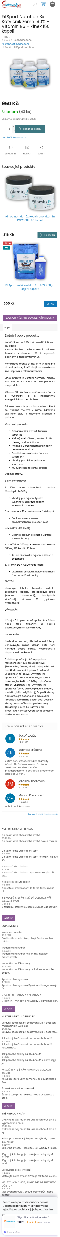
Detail (50, 303)
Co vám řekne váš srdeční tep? (20, 850)
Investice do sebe (12, 932)
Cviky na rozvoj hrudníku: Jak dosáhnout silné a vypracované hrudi (29, 1121)
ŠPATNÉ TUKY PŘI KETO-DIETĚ (18, 1088)
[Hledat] (35, 4)
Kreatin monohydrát (13, 947)
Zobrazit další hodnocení (42, 814)
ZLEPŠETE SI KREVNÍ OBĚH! (16, 882)
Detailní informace (13, 137)
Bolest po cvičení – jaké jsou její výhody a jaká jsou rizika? (28, 1140)
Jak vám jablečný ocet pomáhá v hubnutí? (27, 1038)
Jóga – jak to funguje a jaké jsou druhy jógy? (27, 1154)
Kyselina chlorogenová (15, 979)
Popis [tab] (7, 327)
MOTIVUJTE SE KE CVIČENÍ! (16, 1170)
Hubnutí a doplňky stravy (16, 963)
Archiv (8, 918)
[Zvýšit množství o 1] (13, 127)
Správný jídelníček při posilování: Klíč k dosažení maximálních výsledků (29, 1024)
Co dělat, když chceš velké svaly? (21, 835)
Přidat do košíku (32, 129)
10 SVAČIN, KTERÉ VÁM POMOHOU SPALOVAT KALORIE (26, 1071)
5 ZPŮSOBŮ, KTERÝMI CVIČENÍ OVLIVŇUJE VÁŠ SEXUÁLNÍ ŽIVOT (27, 899)
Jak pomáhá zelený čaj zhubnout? (22, 1054)
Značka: (19, 47)
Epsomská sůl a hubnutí (15, 866)
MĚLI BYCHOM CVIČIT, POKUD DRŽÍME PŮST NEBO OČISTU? (29, 1184)
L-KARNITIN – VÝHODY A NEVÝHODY (21, 994)
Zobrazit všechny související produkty (30, 317)
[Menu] (52, 4)
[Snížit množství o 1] (13, 131)
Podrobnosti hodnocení (15, 44)
